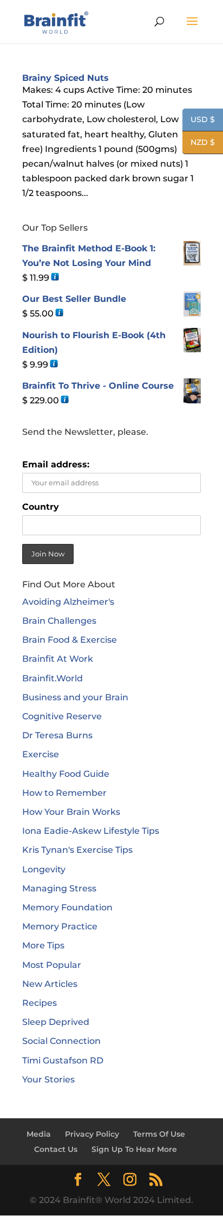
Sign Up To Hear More (134, 1149)
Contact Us (55, 1149)
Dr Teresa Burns (57, 735)
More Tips (43, 945)
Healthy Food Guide (65, 774)
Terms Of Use (159, 1134)
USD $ (198, 120)
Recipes (39, 1003)
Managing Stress (59, 888)
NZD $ (198, 143)
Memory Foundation (67, 907)
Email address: (55, 464)
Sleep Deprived (55, 1022)
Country (40, 507)
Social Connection (61, 1041)
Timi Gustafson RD (62, 1060)
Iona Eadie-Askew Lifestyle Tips (90, 831)
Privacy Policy (92, 1134)
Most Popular (51, 965)
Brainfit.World (52, 678)
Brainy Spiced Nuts (65, 78)
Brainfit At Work (57, 659)
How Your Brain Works (71, 812)
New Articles (49, 984)
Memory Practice (59, 926)
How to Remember (64, 793)
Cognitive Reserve (62, 716)
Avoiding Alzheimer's (68, 602)
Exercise (40, 754)
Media (39, 1134)
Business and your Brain (75, 697)
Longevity (43, 869)
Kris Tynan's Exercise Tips (77, 850)
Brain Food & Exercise (69, 640)
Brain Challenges (59, 621)
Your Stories (48, 1079)
